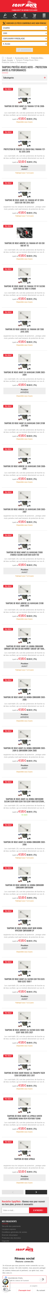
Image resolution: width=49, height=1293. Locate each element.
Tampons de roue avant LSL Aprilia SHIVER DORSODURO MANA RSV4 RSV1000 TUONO (24, 1117)
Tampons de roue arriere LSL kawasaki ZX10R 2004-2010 (24, 604)
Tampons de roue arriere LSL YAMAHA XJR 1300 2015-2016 (24, 330)
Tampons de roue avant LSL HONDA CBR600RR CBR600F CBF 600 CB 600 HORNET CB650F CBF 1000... (24, 647)
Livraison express (9, 1229)
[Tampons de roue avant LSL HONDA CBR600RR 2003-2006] (24, 687)
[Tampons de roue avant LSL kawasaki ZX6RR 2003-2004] (24, 362)
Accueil (3, 58)
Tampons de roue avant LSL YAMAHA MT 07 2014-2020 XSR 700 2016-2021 (24, 201)
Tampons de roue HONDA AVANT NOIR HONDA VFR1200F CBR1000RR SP (24, 929)
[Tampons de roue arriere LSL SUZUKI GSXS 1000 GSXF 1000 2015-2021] (24, 1020)
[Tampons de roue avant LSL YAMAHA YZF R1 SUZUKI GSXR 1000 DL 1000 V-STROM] (24, 276)
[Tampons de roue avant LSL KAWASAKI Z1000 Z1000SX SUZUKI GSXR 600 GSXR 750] (24, 542)
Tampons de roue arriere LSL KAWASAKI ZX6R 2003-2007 (24, 510)
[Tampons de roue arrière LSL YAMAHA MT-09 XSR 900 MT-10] (24, 233)
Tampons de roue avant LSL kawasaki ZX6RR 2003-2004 (24, 373)
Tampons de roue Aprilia (24, 1159)
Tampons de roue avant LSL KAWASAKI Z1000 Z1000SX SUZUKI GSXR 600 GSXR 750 (24, 553)
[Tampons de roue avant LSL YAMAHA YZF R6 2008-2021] (24, 96)
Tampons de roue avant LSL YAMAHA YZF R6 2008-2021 (24, 107)
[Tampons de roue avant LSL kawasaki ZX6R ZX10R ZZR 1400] (24, 413)
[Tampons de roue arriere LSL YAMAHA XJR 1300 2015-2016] (24, 319)
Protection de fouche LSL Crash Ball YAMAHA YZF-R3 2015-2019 (24, 150)
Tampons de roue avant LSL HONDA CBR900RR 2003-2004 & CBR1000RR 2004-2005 (24, 749)
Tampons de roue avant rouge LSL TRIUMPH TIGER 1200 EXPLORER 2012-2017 (24, 1074)
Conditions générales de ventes (14, 1232)
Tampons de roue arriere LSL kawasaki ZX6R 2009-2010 (24, 467)
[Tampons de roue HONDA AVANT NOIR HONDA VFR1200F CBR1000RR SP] (24, 918)
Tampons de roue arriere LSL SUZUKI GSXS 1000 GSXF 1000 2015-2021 (24, 1031)
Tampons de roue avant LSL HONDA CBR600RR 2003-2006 (24, 698)
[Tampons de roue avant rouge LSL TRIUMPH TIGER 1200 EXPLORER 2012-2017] (24, 1062)
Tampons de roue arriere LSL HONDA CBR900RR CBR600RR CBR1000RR (24, 886)
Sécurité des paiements (11, 1226)
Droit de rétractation (10, 1235)
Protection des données (11, 1238)
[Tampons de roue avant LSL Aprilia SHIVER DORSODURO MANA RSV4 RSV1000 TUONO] (24, 1105)
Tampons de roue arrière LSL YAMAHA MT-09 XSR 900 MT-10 (24, 244)
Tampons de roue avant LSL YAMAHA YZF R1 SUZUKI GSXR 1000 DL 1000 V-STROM (24, 287)
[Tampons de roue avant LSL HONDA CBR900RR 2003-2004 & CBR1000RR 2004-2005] (24, 738)
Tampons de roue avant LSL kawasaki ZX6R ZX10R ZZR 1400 (24, 424)
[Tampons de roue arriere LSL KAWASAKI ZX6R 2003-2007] (24, 499)
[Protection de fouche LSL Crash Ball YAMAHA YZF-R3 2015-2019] (24, 139)
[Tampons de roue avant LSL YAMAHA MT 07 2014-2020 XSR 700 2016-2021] (24, 190)
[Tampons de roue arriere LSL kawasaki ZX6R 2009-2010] (24, 456)
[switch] (5, 1289)
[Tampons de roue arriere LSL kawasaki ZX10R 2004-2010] (24, 593)
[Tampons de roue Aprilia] (24, 1149)
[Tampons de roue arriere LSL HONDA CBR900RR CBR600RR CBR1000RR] (24, 875)
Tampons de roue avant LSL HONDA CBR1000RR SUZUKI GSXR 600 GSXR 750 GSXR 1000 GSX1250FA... (24, 800)
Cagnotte (5, 1241)
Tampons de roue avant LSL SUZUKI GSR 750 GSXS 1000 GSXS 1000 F (24, 980)
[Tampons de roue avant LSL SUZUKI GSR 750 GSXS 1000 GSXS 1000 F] (24, 969)
